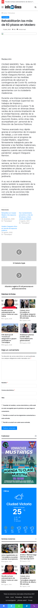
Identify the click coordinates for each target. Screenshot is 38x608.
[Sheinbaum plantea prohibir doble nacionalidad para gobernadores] (28, 328)
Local (12, 597)
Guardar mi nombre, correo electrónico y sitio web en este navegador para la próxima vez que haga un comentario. (19, 408)
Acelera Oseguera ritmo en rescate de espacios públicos (9, 228)
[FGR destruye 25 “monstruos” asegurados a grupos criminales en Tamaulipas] (10, 328)
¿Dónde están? (22, 600)
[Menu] (3, 8)
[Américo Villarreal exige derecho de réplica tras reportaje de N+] (28, 548)
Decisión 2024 (27, 597)
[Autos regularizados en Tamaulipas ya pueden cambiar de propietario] (10, 548)
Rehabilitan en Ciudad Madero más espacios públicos (9, 215)
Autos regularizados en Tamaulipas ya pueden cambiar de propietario (10, 557)
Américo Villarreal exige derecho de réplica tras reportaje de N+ (28, 557)
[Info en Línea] (13, 7)
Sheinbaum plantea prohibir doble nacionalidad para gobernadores (27, 337)
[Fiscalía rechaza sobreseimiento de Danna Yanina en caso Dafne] (10, 304)
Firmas (30, 600)
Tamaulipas (11, 13)
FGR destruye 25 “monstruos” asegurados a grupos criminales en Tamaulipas (9, 338)
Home (5, 13)
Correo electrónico (8, 390)
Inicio (7, 597)
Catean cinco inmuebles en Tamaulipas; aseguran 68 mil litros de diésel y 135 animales (28, 314)
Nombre (5, 382)
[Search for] (35, 8)
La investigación (11, 600)
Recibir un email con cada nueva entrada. (16, 422)
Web (3, 397)
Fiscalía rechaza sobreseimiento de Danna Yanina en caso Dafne (10, 313)
